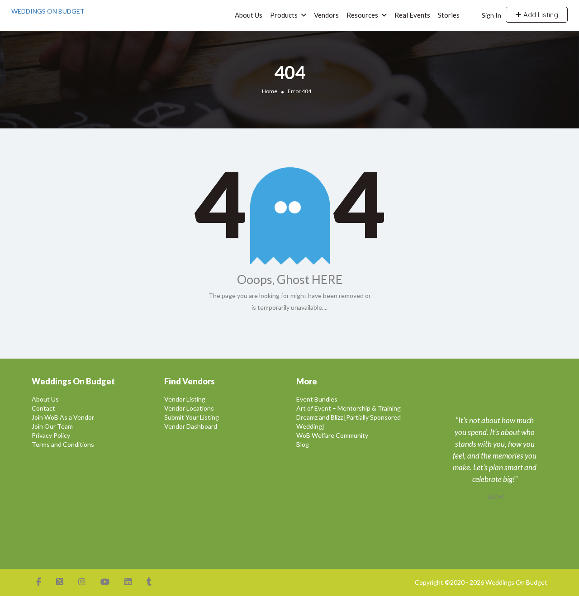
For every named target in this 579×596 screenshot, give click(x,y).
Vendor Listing (184, 399)
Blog (302, 444)
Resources (362, 15)
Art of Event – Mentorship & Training (348, 408)
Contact (43, 408)
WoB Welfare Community (332, 435)
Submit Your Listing (191, 417)
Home (269, 91)
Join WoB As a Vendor (63, 417)
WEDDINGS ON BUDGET (48, 11)
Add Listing (540, 14)
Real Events (412, 15)
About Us (248, 15)
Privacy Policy (51, 435)
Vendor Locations (189, 408)
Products (284, 15)
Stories (449, 15)
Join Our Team (52, 426)
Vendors (326, 15)
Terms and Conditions (63, 444)
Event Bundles (316, 399)
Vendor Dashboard (190, 426)
